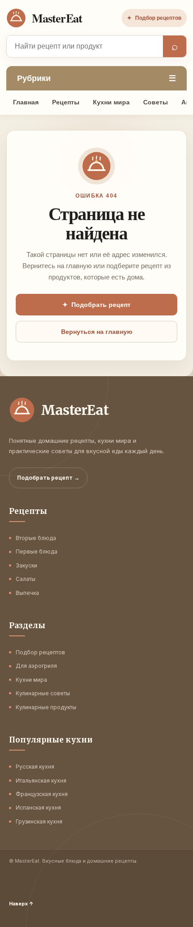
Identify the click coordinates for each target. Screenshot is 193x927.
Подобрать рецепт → (48, 477)
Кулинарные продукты (46, 707)
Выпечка (27, 593)
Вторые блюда (36, 538)
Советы (155, 102)
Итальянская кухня (41, 780)
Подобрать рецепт (96, 304)
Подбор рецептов (154, 18)
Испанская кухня (38, 807)
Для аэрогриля (36, 665)
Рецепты (65, 102)
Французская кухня (42, 794)
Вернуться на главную (96, 331)
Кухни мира (111, 102)
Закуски (26, 565)
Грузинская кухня (39, 821)
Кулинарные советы (43, 693)
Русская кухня (35, 766)
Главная (26, 102)
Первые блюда (36, 551)
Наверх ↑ (21, 903)
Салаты (25, 579)
